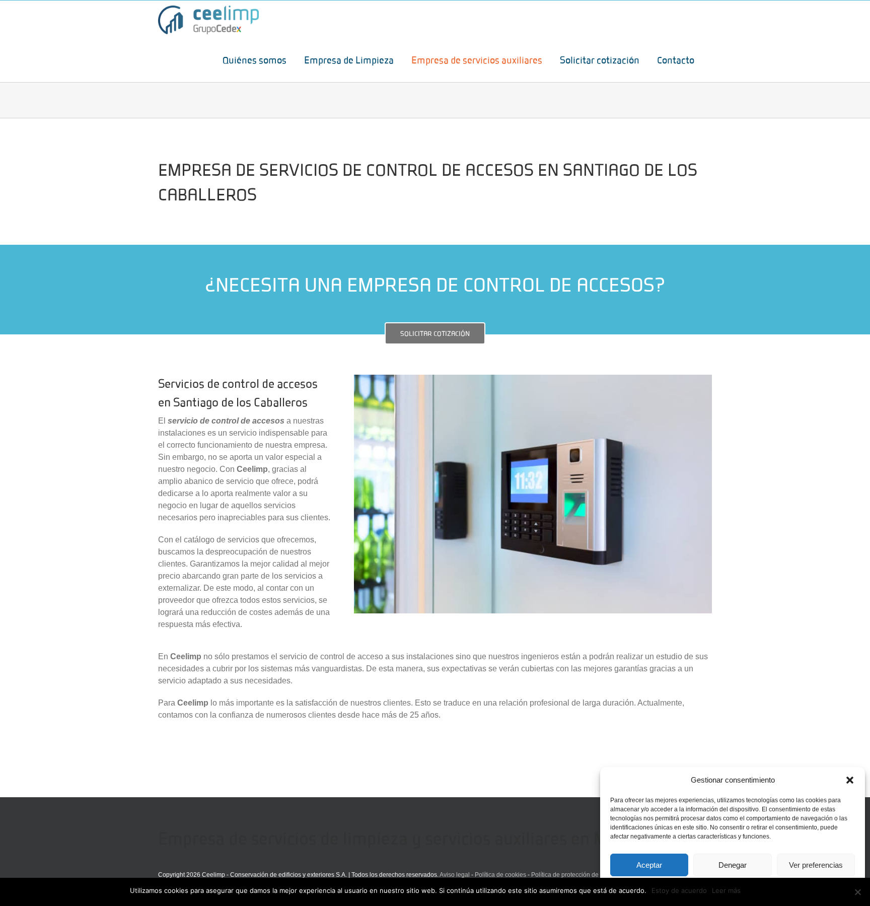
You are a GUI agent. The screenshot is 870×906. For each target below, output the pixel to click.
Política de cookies (500, 874)
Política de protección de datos (573, 874)
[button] (850, 780)
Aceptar (649, 865)
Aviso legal (455, 874)
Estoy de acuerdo (679, 890)
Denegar (732, 865)
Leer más (726, 890)
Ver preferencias (816, 865)
